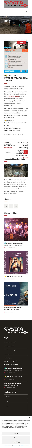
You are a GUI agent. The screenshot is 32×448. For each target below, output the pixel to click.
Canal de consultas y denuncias (12, 350)
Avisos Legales (8, 358)
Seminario (22, 42)
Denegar (16, 437)
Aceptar (16, 433)
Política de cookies (7, 445)
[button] (29, 417)
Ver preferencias (16, 442)
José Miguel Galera (13, 96)
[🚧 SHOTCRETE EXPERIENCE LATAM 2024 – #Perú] (16, 56)
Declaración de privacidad (17, 445)
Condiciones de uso (9, 346)
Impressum (26, 445)
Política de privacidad (9, 342)
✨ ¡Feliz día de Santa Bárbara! (13, 276)
